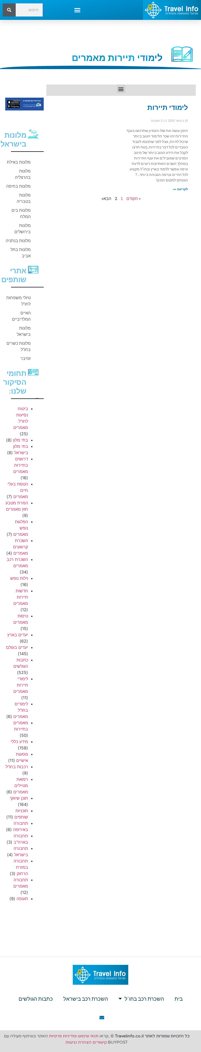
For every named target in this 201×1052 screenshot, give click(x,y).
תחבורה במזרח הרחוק (21, 867)
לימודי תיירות (167, 108)
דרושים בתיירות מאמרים (20, 465)
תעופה (22, 898)
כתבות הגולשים (36, 998)
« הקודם (133, 198)
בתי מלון (20, 440)
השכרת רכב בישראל (85, 998)
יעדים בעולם (17, 647)
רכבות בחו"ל (16, 766)
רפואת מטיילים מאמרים (20, 785)
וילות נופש (19, 578)
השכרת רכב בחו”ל (144, 998)
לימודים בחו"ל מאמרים (20, 710)
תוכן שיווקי (19, 798)
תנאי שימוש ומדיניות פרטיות (73, 1036)
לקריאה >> (180, 189)
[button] (77, 10)
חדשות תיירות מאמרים (20, 597)
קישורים (100, 1042)
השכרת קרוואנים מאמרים (20, 547)
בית (179, 998)
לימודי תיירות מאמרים (20, 685)
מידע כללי (19, 741)
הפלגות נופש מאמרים (20, 528)
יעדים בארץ (17, 634)
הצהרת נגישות (78, 1042)
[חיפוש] (9, 9)
